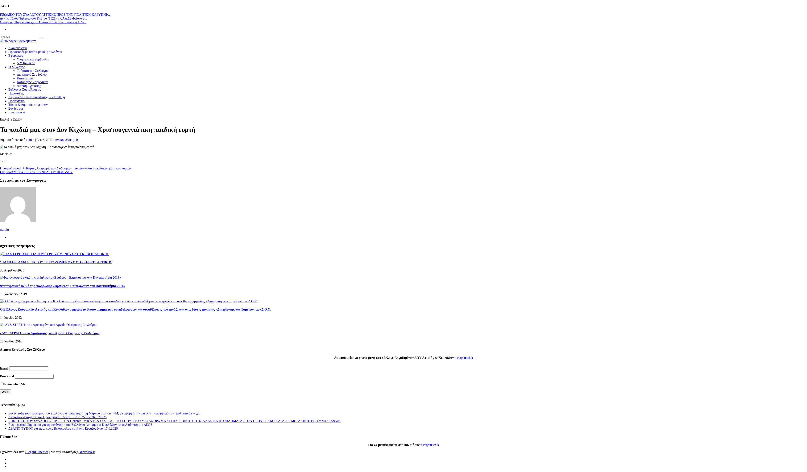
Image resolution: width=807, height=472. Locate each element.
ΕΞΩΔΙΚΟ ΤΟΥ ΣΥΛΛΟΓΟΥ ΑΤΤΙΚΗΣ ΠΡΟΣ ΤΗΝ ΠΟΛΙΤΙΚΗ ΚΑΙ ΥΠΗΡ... (55, 14)
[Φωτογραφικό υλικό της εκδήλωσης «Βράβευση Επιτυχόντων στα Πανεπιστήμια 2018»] (60, 277)
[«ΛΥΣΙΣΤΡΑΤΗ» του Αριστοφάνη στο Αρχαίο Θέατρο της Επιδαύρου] (48, 324)
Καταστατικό (25, 78)
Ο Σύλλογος (16, 67)
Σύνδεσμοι (15, 108)
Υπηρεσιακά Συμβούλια (33, 59)
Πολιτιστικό (16, 101)
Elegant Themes (36, 452)
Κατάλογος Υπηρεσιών (32, 82)
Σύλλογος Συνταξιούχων (24, 89)
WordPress (87, 452)
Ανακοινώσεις (17, 48)
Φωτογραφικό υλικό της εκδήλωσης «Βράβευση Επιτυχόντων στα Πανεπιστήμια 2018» (62, 286)
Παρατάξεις (16, 93)
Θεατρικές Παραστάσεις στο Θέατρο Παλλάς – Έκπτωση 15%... (43, 22)
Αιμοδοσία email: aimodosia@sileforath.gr (36, 97)
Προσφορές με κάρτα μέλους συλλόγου (35, 52)
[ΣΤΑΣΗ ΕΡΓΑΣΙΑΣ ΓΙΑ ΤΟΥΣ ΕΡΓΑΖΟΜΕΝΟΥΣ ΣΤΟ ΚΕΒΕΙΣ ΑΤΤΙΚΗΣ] (54, 254)
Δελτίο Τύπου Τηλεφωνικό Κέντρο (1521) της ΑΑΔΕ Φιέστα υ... (43, 18)
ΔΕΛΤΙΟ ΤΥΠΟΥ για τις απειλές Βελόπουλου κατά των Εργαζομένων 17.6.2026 (63, 428)
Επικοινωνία (16, 112)
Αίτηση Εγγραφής (29, 86)
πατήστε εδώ (464, 357)
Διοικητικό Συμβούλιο (32, 74)
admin (30, 140)
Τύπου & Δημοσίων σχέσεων (28, 104)
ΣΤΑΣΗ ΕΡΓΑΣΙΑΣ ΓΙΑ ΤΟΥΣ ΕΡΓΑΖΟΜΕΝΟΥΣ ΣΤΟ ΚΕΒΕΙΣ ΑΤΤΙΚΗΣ (56, 262)
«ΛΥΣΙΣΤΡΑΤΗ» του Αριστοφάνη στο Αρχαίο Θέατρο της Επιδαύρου (49, 333)
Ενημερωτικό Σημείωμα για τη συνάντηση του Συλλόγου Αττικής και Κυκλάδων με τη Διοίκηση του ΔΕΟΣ (80, 424)
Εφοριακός (15, 55)
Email (4, 368)
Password (7, 376)
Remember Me (14, 384)
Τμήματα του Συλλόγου (33, 70)
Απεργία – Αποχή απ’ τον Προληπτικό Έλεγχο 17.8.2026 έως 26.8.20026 (57, 417)
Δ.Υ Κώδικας (26, 63)
